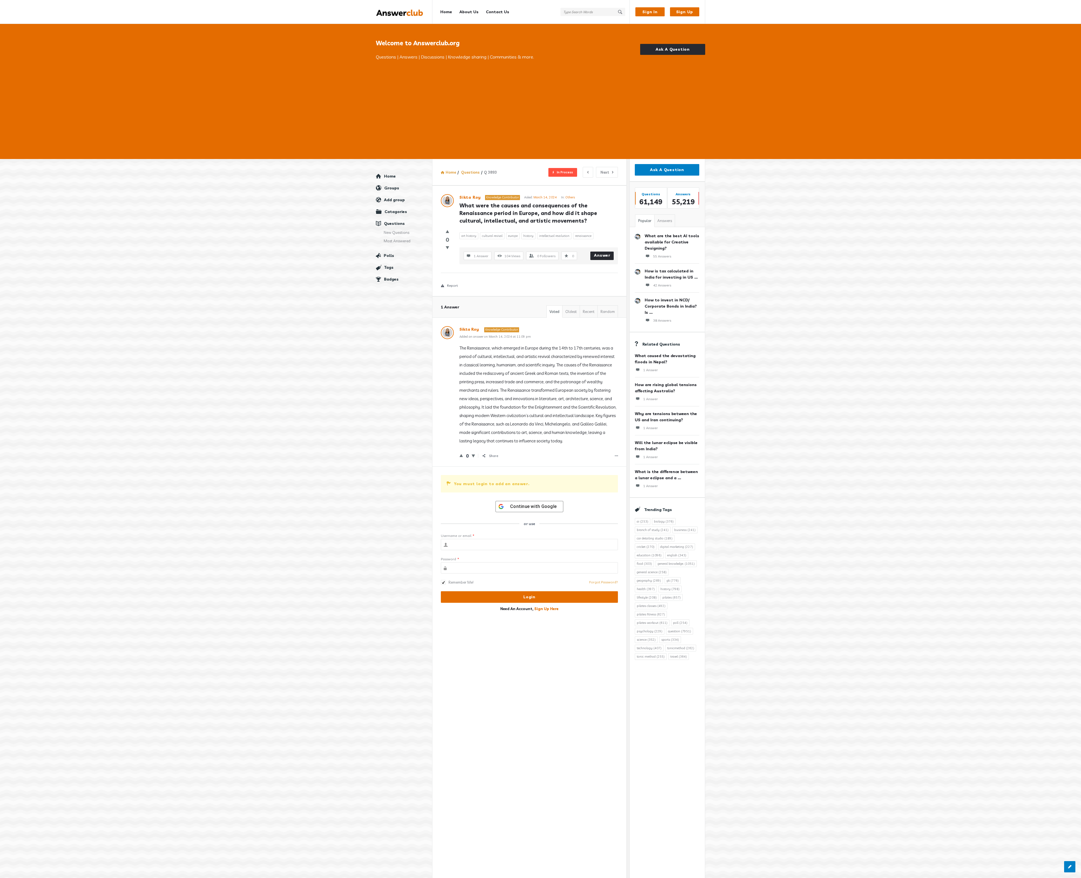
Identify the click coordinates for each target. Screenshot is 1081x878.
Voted (554, 311)
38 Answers (662, 320)
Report (452, 285)
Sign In (650, 11)
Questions (394, 223)
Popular (644, 220)
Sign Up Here (546, 608)
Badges (391, 279)
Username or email (457, 536)
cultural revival (492, 236)
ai (642, 521)
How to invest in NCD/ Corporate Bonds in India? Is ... (671, 306)
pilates (671, 597)
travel (678, 656)
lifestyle (647, 597)
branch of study (653, 530)
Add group (394, 199)
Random (607, 311)
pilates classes (651, 606)
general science (652, 572)
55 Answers (662, 256)
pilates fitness (651, 614)
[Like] (447, 231)
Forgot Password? (603, 582)
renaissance (583, 236)
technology (649, 648)
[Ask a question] (1069, 866)
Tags (389, 267)
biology (664, 521)
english (676, 555)
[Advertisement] (540, 102)
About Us (469, 11)
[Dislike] (447, 247)
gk (673, 581)
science (646, 640)
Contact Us (497, 11)
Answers (664, 220)
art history (468, 236)
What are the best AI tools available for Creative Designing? (672, 242)
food (644, 564)
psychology (649, 631)
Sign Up (684, 11)
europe (513, 236)
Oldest (571, 311)
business (685, 530)
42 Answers (662, 285)
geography (649, 581)
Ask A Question (673, 49)
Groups (391, 188)
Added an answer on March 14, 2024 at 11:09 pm (495, 337)
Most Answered (397, 241)
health (646, 589)
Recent (589, 311)
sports (670, 640)
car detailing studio (655, 538)
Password (450, 559)
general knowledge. (676, 564)
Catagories (396, 211)
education (649, 555)
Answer (602, 255)
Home (446, 11)
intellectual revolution (554, 236)
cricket (646, 547)
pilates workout (652, 623)
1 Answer (650, 370)
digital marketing (676, 547)
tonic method (651, 656)
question (679, 631)
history (528, 236)
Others (570, 197)
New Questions (396, 232)
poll (680, 623)
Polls (389, 255)
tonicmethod (680, 648)
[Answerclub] (404, 12)
